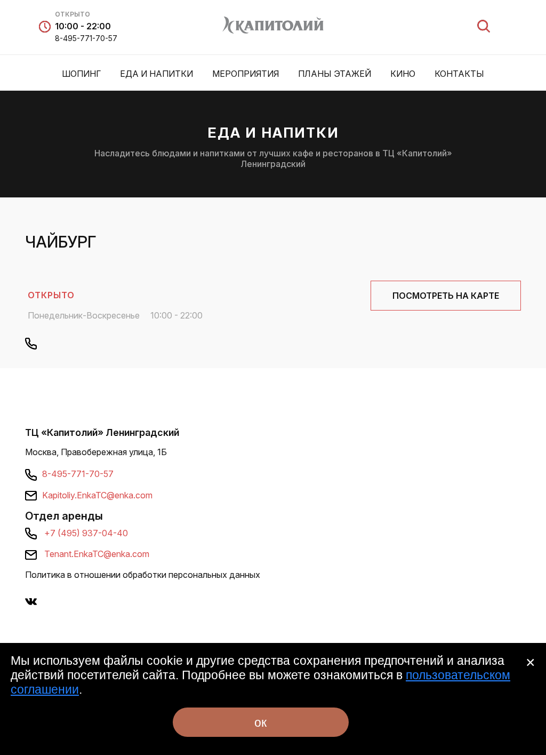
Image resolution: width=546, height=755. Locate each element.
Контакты (459, 73)
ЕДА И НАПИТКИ (156, 73)
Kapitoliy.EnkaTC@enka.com (97, 495)
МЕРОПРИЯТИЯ (245, 73)
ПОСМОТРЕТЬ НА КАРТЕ (445, 295)
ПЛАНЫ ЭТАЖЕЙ (334, 73)
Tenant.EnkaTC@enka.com (96, 554)
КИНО (402, 73)
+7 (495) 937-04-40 (86, 533)
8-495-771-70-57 (86, 38)
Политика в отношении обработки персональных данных (142, 574)
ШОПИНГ (81, 73)
